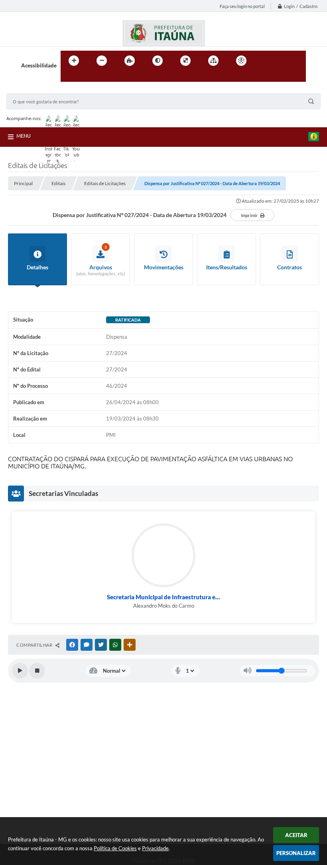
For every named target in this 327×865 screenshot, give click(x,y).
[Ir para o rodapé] (86, 77)
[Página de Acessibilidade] (241, 61)
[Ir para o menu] (282, 60)
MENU (23, 135)
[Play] (20, 671)
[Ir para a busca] (69, 77)
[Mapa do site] (213, 61)
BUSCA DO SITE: (29, 89)
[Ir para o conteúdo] (264, 60)
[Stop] (37, 671)
